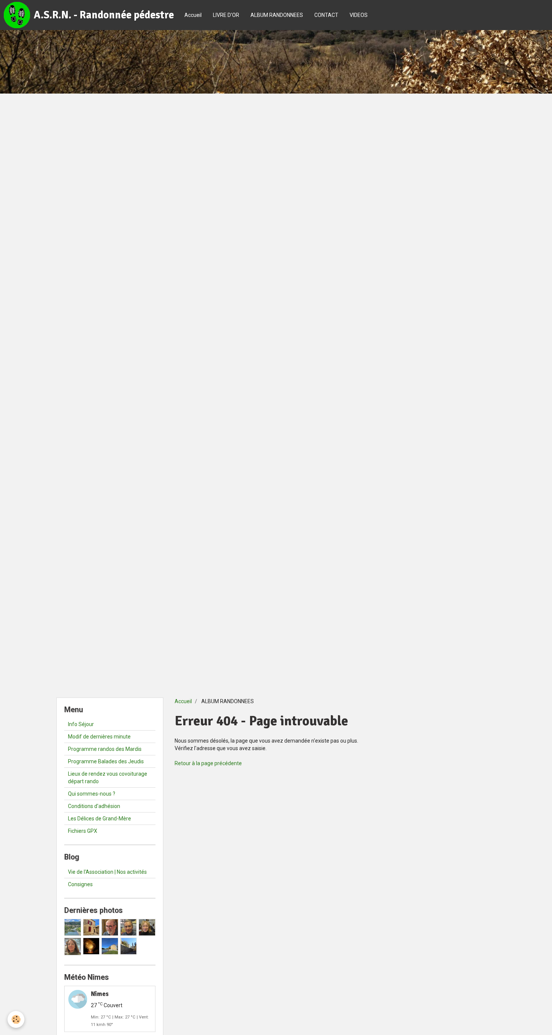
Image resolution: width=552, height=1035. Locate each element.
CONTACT (326, 15)
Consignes (80, 884)
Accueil (193, 15)
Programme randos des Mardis (105, 749)
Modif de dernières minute (99, 737)
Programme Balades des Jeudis (106, 761)
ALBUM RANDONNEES (276, 15)
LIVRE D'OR (226, 15)
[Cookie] (16, 1019)
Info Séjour (81, 724)
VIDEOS (359, 15)
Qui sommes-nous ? (91, 794)
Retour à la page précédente (208, 763)
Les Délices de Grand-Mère (99, 819)
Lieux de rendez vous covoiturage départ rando (107, 777)
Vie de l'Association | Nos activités (107, 872)
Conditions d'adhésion (94, 806)
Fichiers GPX (82, 831)
